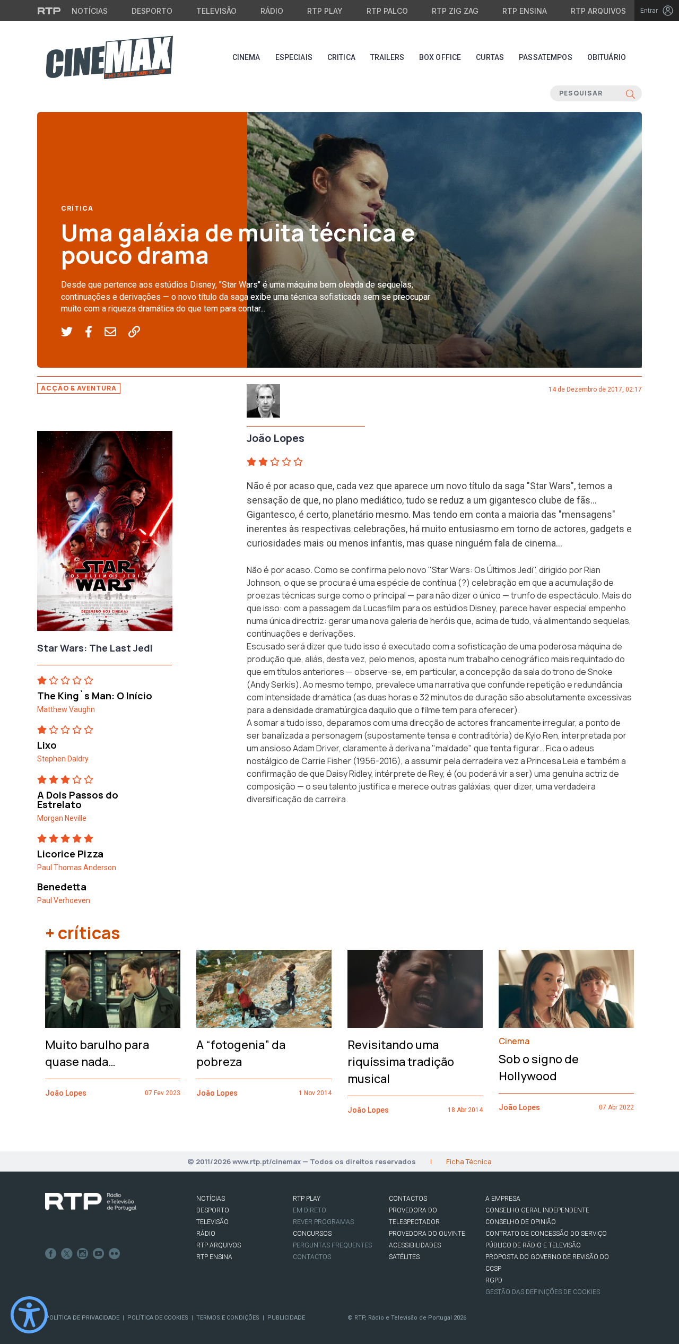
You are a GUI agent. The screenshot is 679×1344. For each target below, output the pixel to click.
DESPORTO (212, 1210)
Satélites (404, 1257)
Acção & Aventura (79, 388)
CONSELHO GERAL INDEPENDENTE (537, 1210)
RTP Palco (387, 10)
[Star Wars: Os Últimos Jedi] (104, 534)
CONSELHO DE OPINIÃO (520, 1222)
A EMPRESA (502, 1198)
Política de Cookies (157, 1317)
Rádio (271, 10)
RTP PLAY (306, 1198)
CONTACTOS (408, 1198)
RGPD (493, 1280)
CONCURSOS (312, 1233)
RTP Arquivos (598, 10)
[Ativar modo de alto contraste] (29, 1314)
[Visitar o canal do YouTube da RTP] (99, 1254)
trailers (387, 57)
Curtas (490, 57)
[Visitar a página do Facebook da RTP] (51, 1254)
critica (341, 57)
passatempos (545, 57)
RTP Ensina (524, 10)
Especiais (293, 57)
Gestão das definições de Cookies (542, 1292)
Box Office (440, 57)
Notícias (90, 10)
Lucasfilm (382, 608)
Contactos (312, 1257)
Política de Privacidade (82, 1317)
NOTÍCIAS (210, 1198)
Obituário (606, 57)
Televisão (216, 10)
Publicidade (286, 1317)
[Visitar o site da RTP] (49, 10)
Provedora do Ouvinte (427, 1233)
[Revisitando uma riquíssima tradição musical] (415, 989)
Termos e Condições (227, 1317)
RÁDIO (205, 1233)
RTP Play (325, 10)
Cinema (246, 57)
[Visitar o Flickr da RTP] (114, 1254)
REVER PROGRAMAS (323, 1222)
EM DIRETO (309, 1210)
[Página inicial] (109, 57)
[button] (73, 332)
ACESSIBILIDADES (415, 1245)
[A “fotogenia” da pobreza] (264, 989)
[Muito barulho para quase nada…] (112, 989)
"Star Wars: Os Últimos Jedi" (481, 570)
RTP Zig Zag (455, 10)
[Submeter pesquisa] (630, 93)
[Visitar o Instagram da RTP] (83, 1254)
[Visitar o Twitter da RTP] (67, 1254)
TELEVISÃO (212, 1222)
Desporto (152, 10)
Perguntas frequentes (332, 1245)
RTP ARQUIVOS (218, 1245)
